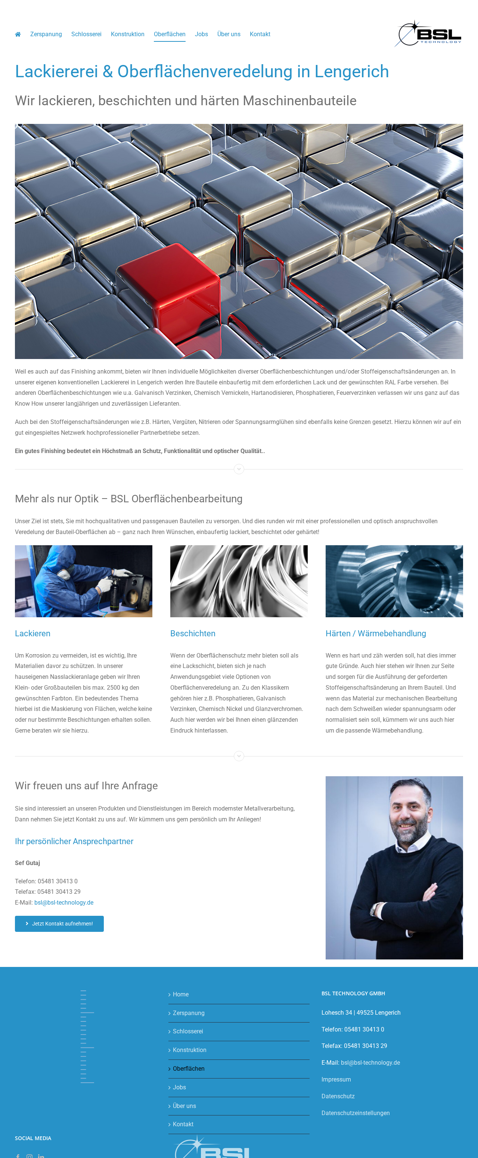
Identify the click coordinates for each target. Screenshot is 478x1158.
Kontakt (183, 1124)
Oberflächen (189, 1068)
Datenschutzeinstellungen (356, 1113)
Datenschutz (338, 1096)
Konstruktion (190, 1050)
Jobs (179, 1087)
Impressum (336, 1079)
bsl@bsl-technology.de (63, 902)
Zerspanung (189, 1013)
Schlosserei (188, 1031)
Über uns (184, 1105)
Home (181, 994)
